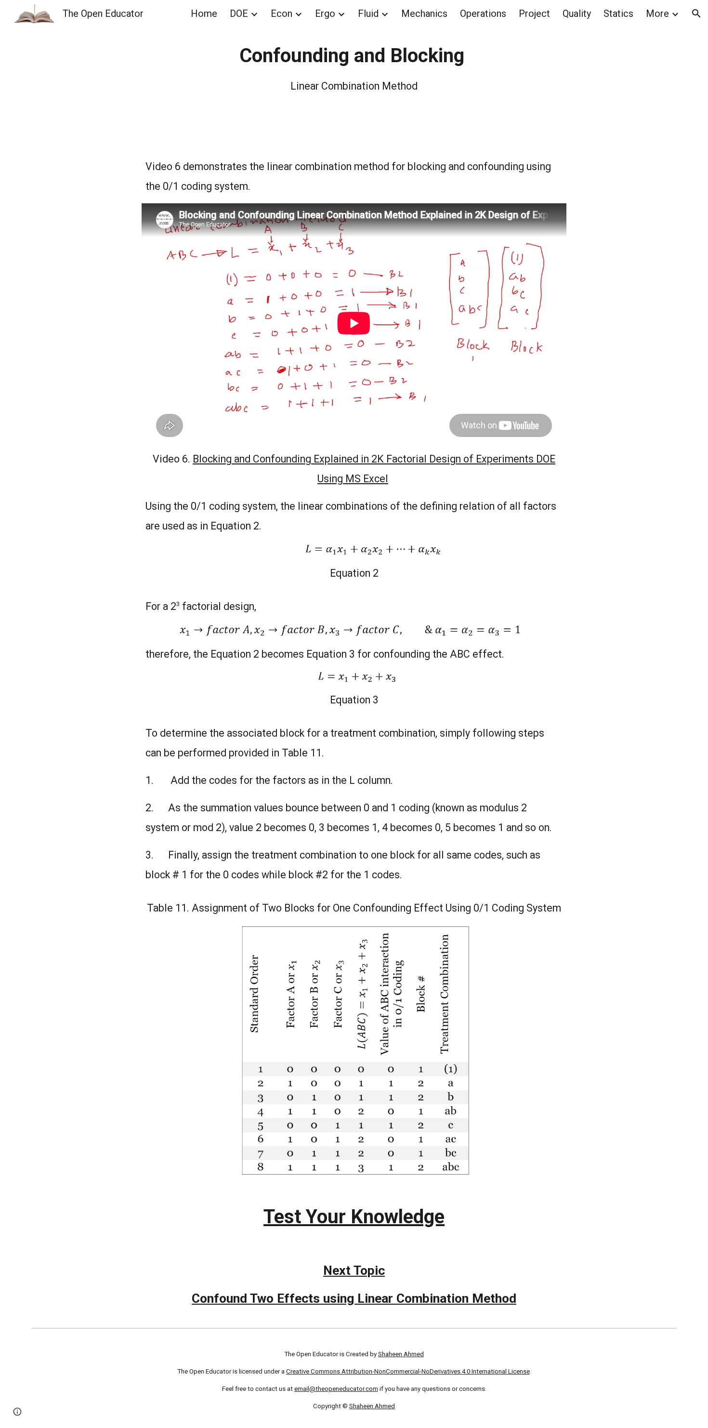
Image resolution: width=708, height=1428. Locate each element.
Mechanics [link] (424, 13)
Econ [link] (281, 13)
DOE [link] (239, 13)
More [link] (657, 13)
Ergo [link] (325, 13)
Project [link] (534, 13)
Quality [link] (577, 13)
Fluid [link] (368, 13)
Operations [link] (483, 13)
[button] (696, 13)
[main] (354, 69)
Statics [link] (618, 13)
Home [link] (204, 13)
